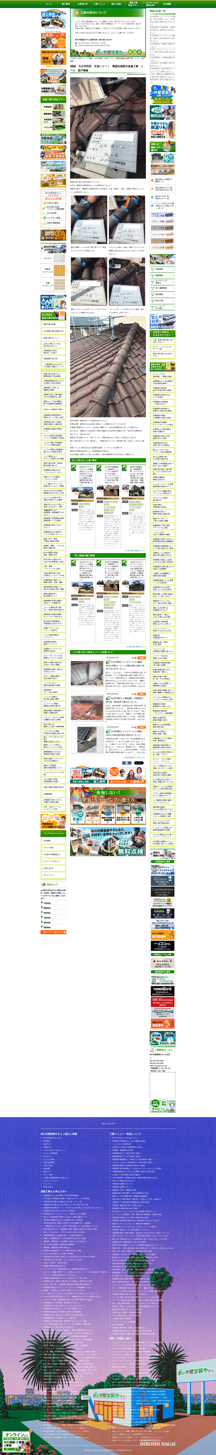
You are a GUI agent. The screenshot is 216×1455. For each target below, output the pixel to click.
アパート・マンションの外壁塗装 (124, 1322)
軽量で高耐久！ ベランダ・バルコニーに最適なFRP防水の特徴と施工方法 (69, 1367)
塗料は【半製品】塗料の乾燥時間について (53, 766)
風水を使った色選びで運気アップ (163, 180)
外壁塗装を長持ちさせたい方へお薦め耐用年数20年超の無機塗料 (135, 1422)
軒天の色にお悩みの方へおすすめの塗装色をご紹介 (54, 560)
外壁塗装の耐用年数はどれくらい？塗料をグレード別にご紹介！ (66, 1278)
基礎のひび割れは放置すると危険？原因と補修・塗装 (62, 1397)
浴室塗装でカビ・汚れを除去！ (51, 691)
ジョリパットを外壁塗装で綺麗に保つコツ (163, 650)
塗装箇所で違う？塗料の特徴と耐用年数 (161, 513)
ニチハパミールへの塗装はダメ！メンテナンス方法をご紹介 (64, 1385)
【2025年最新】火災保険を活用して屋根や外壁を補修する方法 (134, 1178)
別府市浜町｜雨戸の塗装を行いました (162, 81)
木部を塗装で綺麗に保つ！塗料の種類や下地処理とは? (163, 691)
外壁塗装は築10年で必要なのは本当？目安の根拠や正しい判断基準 (67, 1223)
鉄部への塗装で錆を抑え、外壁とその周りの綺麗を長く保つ (133, 1282)
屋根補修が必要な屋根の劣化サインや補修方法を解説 (131, 1279)
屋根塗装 (53, 114)
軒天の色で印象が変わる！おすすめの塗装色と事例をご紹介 (133, 1260)
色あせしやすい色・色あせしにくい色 (162, 197)
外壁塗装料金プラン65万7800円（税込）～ (127, 1153)
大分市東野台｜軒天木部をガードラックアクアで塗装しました (162, 70)
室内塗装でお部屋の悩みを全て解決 (124, 1208)
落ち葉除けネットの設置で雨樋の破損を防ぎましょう (131, 1276)
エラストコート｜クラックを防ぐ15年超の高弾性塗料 (131, 1373)
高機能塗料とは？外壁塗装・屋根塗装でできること (54, 512)
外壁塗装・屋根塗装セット (53, 120)
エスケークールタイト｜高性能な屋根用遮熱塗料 (129, 1364)
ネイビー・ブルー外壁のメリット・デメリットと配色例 (63, 1410)
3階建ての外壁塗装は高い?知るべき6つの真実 (163, 465)
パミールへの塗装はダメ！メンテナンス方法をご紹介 (163, 698)
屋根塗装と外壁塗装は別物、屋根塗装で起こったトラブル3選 (65, 1321)
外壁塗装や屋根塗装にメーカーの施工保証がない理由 (163, 547)
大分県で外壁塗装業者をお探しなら (56, 1178)
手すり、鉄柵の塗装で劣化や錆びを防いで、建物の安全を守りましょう (137, 1288)
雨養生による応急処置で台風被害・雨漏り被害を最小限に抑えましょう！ (69, 1394)
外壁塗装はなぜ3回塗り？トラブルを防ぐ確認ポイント (62, 1309)
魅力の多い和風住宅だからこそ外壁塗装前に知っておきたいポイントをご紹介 (139, 1239)
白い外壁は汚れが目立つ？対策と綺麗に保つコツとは (163, 781)
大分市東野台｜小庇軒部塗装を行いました (162, 59)
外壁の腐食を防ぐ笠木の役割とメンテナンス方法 (54, 574)
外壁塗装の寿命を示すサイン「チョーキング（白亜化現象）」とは (67, 1287)
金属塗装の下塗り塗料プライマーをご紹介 (161, 526)
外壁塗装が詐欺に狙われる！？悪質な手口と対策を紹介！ (63, 1315)
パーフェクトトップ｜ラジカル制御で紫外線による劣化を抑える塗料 (136, 1342)
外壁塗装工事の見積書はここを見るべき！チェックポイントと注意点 (136, 1168)
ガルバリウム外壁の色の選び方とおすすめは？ (59, 1275)
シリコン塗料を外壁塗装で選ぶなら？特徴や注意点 (54, 450)
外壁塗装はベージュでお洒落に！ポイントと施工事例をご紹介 (65, 1422)
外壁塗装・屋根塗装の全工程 (122, 1150)
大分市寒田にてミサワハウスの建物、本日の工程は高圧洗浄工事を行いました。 (162, 38)
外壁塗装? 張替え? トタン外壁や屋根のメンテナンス (131, 1230)
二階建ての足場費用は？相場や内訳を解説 (162, 574)
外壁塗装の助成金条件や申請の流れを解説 (162, 389)
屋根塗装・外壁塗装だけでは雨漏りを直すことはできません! (64, 1241)
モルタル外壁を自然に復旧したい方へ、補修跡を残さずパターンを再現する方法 (71, 1296)
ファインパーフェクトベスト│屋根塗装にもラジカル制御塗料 (134, 1345)
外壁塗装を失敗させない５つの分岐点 (162, 396)
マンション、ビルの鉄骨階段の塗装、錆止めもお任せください (134, 1285)
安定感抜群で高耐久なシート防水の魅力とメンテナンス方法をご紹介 (67, 1373)
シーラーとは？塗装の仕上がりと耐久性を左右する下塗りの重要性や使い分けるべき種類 (143, 1425)
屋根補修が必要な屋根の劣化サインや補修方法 (53, 602)
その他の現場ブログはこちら (134, 757)
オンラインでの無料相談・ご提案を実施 (162, 375)
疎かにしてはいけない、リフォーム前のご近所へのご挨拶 (63, 1232)
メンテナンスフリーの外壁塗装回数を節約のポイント (163, 485)
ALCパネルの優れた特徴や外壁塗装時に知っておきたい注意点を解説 (67, 1339)
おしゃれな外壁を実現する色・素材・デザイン (163, 753)
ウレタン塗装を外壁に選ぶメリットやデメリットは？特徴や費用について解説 (139, 1397)
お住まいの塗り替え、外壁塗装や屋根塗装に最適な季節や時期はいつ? (68, 1284)
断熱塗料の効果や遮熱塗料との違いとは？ (162, 705)
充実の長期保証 (48, 1162)
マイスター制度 (48, 1159)
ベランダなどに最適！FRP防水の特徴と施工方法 (54, 732)
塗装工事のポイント (51, 338)
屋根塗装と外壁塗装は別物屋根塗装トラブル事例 (54, 519)
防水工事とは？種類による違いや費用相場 (54, 725)
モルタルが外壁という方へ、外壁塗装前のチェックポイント (133, 1434)
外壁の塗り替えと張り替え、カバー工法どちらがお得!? (63, 1260)
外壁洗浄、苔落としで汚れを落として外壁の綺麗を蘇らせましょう (136, 1306)
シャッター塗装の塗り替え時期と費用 (51, 698)
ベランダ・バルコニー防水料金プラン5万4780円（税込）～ (133, 1162)
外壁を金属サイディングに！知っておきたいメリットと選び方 (134, 1227)
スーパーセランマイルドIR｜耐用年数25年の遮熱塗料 (131, 1352)
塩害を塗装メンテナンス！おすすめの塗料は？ (54, 760)
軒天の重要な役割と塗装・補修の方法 (51, 554)
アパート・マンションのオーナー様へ (162, 348)
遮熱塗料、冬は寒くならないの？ (124, 1407)
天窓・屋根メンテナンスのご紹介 (52, 567)
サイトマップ (49, 875)
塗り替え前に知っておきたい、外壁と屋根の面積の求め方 (63, 1342)
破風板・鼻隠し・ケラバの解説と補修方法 (54, 547)
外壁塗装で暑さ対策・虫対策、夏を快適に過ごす (129, 1328)
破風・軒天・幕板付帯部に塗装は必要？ (52, 540)
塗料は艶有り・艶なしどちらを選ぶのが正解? (162, 616)
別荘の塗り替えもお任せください (163, 355)
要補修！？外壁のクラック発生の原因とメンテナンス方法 (63, 1290)
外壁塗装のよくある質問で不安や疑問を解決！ (163, 382)
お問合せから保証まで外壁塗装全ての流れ (127, 1147)
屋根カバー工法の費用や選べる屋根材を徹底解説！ (130, 1196)
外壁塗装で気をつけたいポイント (53, 526)
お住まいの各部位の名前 (53, 409)
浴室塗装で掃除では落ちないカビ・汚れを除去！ (129, 1294)
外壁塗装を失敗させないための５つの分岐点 (59, 1211)
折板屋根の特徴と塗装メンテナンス (50, 643)
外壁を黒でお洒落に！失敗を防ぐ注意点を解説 (162, 774)
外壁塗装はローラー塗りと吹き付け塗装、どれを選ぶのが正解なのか (67, 1333)
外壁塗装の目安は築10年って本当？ (50, 352)
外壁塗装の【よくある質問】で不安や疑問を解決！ (61, 1195)
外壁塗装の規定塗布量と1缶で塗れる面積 (162, 664)
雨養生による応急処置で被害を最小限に (162, 726)
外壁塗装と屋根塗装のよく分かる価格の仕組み (128, 1141)
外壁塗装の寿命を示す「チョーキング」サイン (53, 471)
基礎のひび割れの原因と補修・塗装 (159, 732)
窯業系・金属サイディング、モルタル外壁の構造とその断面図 (65, 1345)
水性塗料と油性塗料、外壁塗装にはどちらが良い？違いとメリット (136, 1419)
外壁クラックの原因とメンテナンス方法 (52, 478)
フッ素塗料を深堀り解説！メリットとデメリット (163, 801)
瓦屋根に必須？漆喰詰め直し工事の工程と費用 (128, 1242)
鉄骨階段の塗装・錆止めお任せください (53, 670)
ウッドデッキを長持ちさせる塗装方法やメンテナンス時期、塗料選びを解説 (139, 1291)
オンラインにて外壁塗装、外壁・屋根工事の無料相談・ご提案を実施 (136, 1214)
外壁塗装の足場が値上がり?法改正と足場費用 (163, 568)
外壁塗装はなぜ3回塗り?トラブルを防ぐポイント (53, 533)
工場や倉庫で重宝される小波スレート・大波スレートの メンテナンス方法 (69, 1355)
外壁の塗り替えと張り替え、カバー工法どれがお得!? (162, 471)
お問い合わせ (49, 868)
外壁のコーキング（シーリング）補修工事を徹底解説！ (132, 1224)
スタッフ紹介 (49, 848)
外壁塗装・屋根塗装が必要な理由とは (56, 1247)
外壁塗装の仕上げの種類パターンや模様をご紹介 (162, 815)
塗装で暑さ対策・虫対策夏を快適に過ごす (53, 464)
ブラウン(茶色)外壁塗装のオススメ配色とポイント (163, 794)
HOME (73, 58)
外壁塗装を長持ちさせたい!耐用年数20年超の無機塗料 (163, 540)
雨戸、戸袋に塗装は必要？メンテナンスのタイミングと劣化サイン (136, 1303)
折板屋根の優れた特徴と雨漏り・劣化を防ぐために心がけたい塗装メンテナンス (140, 1233)
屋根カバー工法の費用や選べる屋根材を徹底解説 (53, 402)
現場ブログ (82, 58)
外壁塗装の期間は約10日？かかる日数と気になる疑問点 (63, 1220)
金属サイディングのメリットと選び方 (51, 629)
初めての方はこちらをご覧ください (124, 1138)
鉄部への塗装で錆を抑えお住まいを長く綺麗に (53, 663)
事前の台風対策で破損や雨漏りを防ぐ (160, 719)
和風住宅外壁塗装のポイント (160, 636)
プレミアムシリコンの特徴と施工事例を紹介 (161, 822)
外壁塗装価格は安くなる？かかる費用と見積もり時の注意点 (133, 1171)
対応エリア (47, 1171)
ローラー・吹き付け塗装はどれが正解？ (160, 657)
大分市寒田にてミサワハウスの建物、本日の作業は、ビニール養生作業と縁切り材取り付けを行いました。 (125, 665)
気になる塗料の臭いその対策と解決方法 (160, 458)
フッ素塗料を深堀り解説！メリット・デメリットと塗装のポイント (67, 1428)
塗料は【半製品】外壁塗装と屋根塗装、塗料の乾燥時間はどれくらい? (68, 1330)
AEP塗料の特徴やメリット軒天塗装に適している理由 (163, 842)
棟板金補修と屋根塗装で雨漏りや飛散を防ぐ (53, 712)
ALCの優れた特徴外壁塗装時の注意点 (51, 780)
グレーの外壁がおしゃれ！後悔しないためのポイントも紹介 (64, 1413)
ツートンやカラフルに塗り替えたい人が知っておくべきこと (164, 205)
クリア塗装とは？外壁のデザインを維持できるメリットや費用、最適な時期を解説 (141, 1401)
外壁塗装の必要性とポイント (122, 1184)
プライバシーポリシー (52, 861)
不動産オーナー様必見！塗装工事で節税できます (162, 554)
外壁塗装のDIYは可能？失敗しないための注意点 (162, 588)
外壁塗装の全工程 (50, 358)
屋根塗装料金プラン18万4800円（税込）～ (127, 1156)
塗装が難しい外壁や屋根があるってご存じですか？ (163, 595)
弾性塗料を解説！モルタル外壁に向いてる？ (163, 808)
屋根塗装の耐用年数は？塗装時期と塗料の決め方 (162, 746)
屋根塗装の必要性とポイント (122, 1187)
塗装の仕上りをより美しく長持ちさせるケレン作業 (54, 505)
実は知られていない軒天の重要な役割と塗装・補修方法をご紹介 (135, 1257)
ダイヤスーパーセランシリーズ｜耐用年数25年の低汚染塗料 (133, 1358)
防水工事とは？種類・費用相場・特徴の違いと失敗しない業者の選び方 (68, 1364)
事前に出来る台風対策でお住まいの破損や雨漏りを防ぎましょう (66, 1391)
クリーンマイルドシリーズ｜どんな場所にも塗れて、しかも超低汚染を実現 (139, 1385)
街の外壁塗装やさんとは (52, 1138)
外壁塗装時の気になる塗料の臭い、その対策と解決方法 (63, 1235)
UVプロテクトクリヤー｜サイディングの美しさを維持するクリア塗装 (137, 1376)
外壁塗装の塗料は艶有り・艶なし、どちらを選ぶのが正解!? (133, 1416)
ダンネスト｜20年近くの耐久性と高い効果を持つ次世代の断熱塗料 (136, 1379)
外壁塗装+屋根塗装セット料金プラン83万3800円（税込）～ (133, 1159)
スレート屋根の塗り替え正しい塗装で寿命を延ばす (54, 608)
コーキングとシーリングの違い (54, 773)
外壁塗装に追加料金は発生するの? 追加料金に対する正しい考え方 (135, 1220)
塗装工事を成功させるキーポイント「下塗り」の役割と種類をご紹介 (136, 1428)
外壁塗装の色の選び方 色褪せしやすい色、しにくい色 (62, 1201)
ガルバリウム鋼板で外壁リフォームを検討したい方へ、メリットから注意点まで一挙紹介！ (75, 1272)
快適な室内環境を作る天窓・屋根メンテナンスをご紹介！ (132, 1263)
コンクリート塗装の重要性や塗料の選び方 (52, 705)
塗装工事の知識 (49, 324)
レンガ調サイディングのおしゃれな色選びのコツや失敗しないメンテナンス (70, 1293)
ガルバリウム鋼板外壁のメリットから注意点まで (162, 492)
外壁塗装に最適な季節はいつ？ (53, 430)
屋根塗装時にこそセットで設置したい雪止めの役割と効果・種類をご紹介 (138, 1273)
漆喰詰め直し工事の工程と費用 (160, 643)
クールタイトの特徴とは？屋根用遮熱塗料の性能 (163, 829)
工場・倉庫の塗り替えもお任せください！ (163, 341)
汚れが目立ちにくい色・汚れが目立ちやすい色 (164, 189)
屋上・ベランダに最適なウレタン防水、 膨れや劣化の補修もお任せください (70, 1370)
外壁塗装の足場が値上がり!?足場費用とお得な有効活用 (131, 1331)
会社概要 (167, 4)
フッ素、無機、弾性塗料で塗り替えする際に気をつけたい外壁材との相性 (69, 1352)
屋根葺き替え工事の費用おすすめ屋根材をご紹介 (53, 396)
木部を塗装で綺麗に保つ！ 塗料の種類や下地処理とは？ (63, 1382)
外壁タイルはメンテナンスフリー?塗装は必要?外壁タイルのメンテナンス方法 (140, 1236)
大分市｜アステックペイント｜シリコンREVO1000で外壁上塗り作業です (162, 52)
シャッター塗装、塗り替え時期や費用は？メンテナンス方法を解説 (136, 1297)
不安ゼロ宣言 (48, 1165)
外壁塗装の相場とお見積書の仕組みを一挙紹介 (128, 1165)
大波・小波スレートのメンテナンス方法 (52, 808)
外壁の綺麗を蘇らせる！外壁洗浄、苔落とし (162, 671)
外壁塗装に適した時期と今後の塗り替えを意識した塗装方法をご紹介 (67, 1281)
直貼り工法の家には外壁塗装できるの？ (160, 609)
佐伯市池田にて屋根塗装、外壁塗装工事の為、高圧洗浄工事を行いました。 (162, 30)
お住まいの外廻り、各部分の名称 (55, 1263)
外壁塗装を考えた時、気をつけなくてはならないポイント (63, 1306)
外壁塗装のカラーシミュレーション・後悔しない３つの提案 (64, 1214)
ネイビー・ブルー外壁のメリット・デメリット (162, 760)
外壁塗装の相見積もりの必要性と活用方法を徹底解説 (62, 1312)
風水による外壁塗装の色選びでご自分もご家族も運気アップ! (64, 1217)
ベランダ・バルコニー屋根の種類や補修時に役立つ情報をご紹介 (66, 1361)
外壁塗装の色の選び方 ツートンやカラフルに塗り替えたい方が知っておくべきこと (72, 1208)
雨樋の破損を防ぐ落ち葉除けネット (50, 595)
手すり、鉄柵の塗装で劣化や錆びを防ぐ (52, 677)
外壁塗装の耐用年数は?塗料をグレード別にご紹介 (54, 416)
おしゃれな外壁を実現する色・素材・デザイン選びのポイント (65, 1407)
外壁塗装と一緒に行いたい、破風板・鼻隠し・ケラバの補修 (133, 1254)
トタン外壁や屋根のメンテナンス (51, 636)
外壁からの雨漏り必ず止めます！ (124, 1181)
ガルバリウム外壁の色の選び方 (160, 499)
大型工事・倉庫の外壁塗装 (121, 1318)
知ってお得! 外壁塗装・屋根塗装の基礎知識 (58, 1244)
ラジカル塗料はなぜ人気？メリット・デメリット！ (163, 836)
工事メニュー (99, 4)
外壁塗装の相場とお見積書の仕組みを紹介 (162, 416)
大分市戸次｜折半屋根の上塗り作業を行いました (162, 64)
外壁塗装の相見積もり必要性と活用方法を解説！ (163, 410)
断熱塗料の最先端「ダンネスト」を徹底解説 (163, 712)
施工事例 (66, 4)
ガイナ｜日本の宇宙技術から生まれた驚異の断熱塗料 (131, 1382)
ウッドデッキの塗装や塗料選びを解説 (52, 684)
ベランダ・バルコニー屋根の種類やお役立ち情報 (54, 718)
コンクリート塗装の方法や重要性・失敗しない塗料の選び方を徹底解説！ (138, 1300)
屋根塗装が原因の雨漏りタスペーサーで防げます (53, 615)
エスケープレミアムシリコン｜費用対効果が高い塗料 (131, 1361)
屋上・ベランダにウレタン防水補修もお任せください (54, 739)
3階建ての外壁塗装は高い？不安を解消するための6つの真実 (64, 1238)
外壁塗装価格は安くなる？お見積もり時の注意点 (54, 382)
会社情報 (46, 1168)
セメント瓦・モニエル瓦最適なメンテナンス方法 (53, 657)
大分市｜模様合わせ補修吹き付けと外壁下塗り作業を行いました (162, 75)
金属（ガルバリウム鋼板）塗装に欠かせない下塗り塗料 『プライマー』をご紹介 (140, 1431)
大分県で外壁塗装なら (52, 854)
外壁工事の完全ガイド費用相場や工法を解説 (52, 375)
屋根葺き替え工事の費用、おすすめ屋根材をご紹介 (130, 1193)
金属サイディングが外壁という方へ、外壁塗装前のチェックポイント (136, 1440)
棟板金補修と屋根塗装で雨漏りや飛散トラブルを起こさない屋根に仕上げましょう (72, 1358)
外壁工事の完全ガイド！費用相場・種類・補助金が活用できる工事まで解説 (70, 1229)
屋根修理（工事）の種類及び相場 (51, 389)
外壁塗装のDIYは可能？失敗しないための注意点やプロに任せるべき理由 (69, 1257)
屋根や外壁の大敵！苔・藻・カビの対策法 (161, 678)
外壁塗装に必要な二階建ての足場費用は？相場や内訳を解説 (133, 1334)
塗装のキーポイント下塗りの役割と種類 (160, 520)
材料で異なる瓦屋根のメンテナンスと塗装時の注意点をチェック (135, 1245)
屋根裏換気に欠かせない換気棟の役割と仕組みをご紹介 (63, 1376)
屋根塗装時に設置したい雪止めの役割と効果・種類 (54, 588)
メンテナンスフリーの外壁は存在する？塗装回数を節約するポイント (67, 1269)
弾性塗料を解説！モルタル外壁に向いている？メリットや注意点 (66, 1431)
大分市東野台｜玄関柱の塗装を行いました (162, 45)
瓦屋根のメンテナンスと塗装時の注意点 (53, 650)
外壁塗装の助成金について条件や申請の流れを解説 (130, 1217)
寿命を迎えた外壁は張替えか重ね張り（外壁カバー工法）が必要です (136, 1199)
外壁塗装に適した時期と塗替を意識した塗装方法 (53, 423)
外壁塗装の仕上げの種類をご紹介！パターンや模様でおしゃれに (66, 1437)
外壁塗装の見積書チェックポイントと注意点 (163, 423)
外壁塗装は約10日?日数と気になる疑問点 (161, 444)
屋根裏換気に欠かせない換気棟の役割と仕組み (53, 753)
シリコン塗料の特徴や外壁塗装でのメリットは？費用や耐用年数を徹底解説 (139, 1391)
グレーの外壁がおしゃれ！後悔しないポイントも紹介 (163, 767)
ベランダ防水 (53, 127)
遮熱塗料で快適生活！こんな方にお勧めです (128, 1367)
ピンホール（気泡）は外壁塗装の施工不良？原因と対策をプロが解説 (67, 1299)
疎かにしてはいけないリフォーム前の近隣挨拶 (162, 451)
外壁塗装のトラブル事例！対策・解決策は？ (163, 739)
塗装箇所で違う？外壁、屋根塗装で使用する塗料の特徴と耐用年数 (136, 1410)
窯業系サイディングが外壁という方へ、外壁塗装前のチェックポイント (137, 1437)
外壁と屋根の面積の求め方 (54, 787)
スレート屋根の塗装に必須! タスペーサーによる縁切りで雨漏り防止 (67, 1324)
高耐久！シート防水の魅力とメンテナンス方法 (53, 746)
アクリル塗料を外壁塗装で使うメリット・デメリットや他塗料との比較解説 (139, 1394)
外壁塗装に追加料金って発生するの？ (160, 403)
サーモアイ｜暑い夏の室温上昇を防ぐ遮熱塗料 (128, 1348)
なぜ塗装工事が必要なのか (54, 331)
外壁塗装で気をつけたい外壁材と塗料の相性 (53, 801)
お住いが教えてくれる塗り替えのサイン (52, 345)
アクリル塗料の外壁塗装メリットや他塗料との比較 (54, 437)
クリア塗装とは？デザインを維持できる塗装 (54, 457)
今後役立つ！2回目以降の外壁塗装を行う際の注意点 (130, 1202)
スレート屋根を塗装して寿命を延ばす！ (126, 1315)
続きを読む (141, 752)
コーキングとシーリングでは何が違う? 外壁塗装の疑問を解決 (65, 1336)
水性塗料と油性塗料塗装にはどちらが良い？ (162, 623)
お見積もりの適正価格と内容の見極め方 (162, 430)
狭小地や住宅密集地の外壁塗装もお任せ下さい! (53, 622)
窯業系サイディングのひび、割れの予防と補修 (162, 602)
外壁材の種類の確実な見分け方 (159, 478)
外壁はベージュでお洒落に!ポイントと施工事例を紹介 (163, 787)
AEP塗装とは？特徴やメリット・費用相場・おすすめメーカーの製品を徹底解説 (140, 1404)
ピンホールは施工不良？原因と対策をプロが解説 (53, 499)
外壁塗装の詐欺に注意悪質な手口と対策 (161, 437)
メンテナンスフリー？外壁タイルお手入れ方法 (162, 629)
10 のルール (47, 1156)
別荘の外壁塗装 (117, 1325)
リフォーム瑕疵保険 (50, 1153)
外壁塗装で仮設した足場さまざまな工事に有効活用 (163, 561)
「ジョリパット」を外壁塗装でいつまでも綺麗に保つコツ (63, 1348)
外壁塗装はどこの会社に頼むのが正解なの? (58, 1327)
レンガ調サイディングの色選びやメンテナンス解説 (54, 485)
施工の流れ (116, 4)
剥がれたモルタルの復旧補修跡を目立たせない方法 (54, 492)
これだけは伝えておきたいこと (54, 1150)
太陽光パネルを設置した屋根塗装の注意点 (162, 684)
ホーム (49, 4)
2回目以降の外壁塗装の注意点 (159, 506)
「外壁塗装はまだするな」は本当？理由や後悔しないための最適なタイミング (71, 1226)
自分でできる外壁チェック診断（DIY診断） (58, 1254)
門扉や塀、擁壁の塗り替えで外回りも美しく (128, 1205)
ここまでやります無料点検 (121, 1144)
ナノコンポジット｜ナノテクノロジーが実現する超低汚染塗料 (134, 1370)
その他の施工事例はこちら (135, 551)
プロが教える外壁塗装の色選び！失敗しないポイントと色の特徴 (66, 1198)
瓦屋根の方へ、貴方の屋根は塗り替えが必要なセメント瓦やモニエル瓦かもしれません (143, 1248)
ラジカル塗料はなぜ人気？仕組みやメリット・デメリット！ (64, 1434)
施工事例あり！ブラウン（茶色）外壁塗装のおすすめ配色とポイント (67, 1425)
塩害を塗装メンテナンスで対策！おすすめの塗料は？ (62, 1379)
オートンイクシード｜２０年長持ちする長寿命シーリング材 (133, 1388)
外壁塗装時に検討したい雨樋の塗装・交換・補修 (53, 581)
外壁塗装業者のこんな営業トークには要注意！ (163, 581)
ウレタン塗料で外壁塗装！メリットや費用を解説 (54, 444)
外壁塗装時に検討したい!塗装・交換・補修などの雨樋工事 (133, 1269)
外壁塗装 (53, 107)
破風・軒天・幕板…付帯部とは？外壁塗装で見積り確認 (132, 1251)
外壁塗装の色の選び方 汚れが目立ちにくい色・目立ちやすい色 (65, 1205)
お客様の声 (83, 4)
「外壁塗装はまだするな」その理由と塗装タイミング (54, 365)
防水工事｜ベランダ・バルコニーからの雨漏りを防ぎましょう (134, 1211)
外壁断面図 (48, 794)
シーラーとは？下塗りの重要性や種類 (161, 533)
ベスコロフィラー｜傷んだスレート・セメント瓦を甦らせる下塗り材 (136, 1355)
